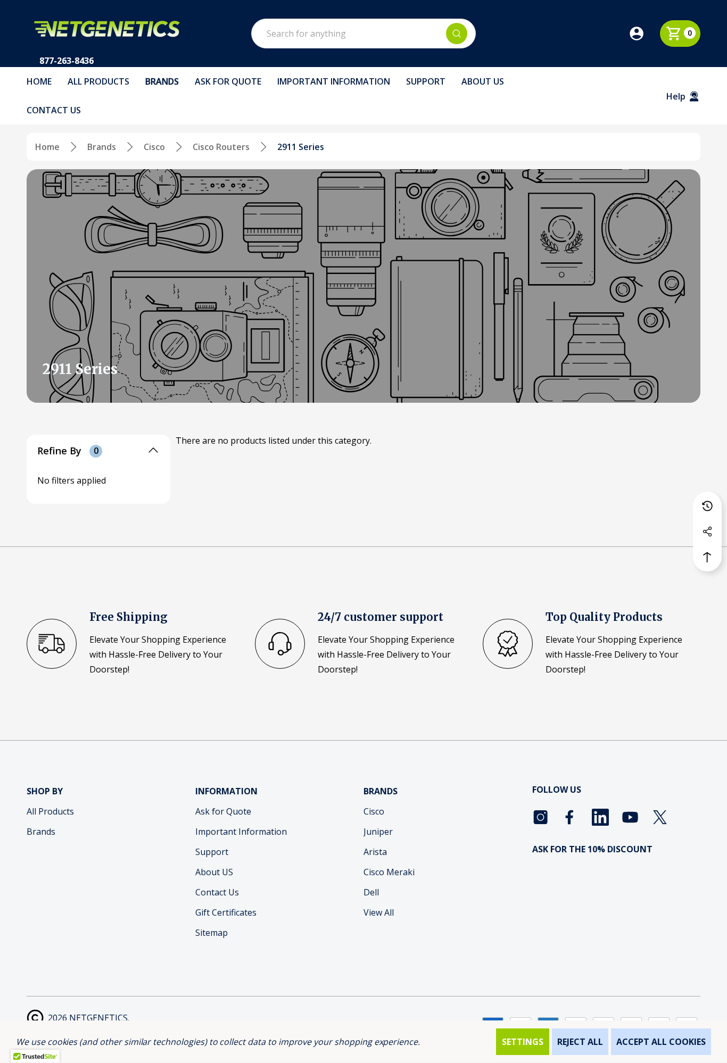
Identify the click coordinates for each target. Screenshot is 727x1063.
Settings (522, 1042)
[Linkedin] (600, 817)
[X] (659, 817)
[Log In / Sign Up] (644, 33)
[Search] (456, 33)
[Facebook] (570, 817)
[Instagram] (540, 817)
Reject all (580, 1042)
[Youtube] (630, 817)
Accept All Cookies (661, 1042)
